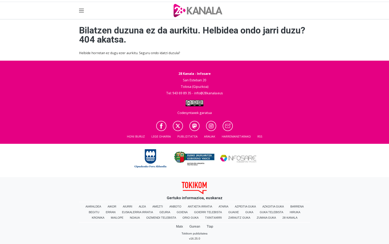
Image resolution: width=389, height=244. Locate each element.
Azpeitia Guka (245, 206)
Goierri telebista (208, 212)
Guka (249, 212)
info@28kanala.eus (208, 93)
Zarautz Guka (239, 217)
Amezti (157, 206)
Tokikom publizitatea (194, 233)
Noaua (135, 217)
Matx (179, 226)
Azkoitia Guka (273, 206)
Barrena (297, 206)
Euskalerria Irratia (137, 212)
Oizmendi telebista (161, 217)
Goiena (182, 212)
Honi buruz (136, 136)
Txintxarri (213, 217)
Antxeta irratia (200, 206)
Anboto (175, 206)
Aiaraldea (93, 206)
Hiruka (295, 212)
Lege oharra (161, 136)
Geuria (164, 212)
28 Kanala (289, 217)
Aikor (112, 206)
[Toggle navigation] (81, 10)
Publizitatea (187, 136)
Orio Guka (191, 217)
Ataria (223, 206)
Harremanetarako (236, 136)
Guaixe (233, 212)
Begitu (94, 212)
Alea (142, 206)
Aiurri (127, 206)
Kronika (98, 217)
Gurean (194, 226)
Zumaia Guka (266, 217)
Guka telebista (271, 212)
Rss (259, 136)
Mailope (117, 217)
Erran (110, 212)
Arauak (209, 136)
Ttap (210, 226)
